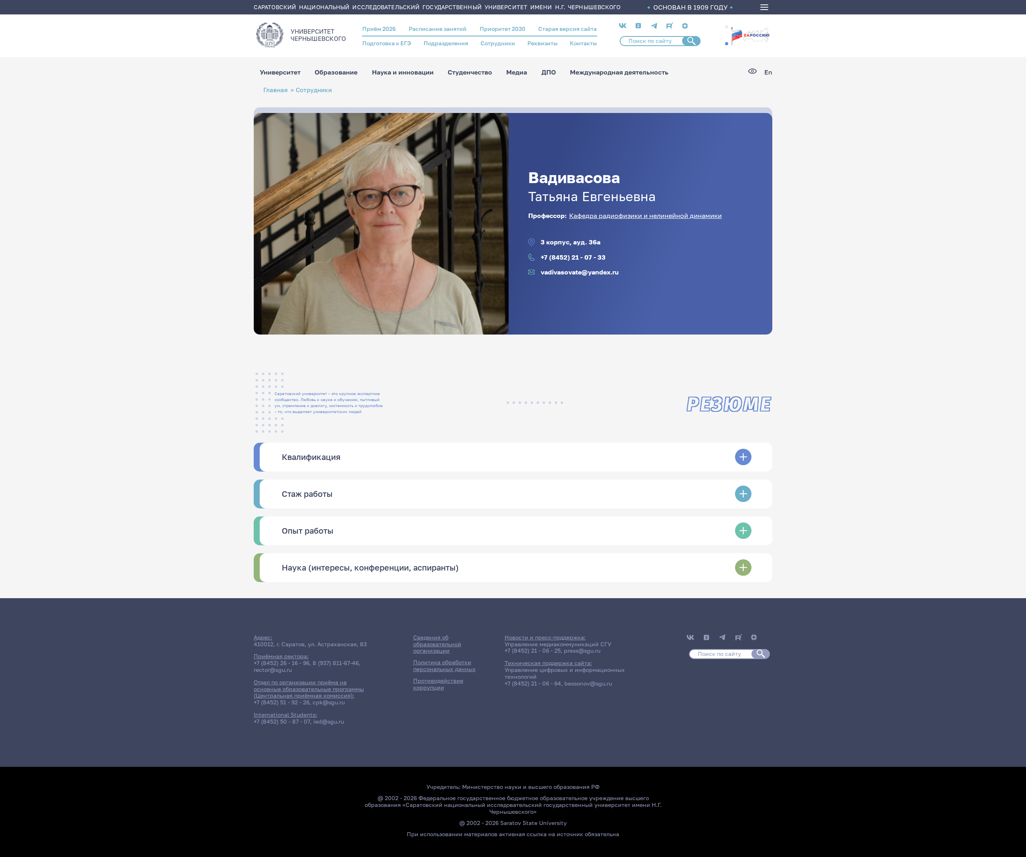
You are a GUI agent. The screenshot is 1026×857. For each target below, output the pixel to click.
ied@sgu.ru (328, 721)
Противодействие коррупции (438, 684)
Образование (336, 72)
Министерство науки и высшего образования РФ (531, 786)
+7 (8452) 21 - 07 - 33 (573, 257)
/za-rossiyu (750, 35)
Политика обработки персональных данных (444, 665)
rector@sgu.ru (273, 669)
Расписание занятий (438, 28)
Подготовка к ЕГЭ (386, 43)
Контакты (583, 43)
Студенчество (470, 72)
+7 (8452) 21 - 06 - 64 (533, 683)
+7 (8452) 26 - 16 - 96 (281, 662)
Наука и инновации (403, 72)
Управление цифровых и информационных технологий (565, 673)
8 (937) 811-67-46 (336, 662)
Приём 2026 (379, 28)
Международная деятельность (619, 72)
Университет (280, 72)
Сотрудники (498, 43)
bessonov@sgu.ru (588, 683)
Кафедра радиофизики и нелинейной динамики (645, 216)
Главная (275, 90)
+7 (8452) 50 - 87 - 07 (282, 721)
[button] (726, 26)
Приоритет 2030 (502, 28)
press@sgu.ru (582, 650)
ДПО (548, 72)
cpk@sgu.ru (329, 702)
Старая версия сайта (567, 28)
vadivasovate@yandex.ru (580, 272)
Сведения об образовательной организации (437, 644)
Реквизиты (542, 43)
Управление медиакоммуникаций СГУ (558, 644)
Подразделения (446, 43)
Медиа (516, 72)
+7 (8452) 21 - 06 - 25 (533, 650)
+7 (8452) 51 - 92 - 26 (281, 702)
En (768, 72)
